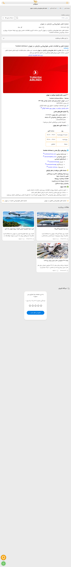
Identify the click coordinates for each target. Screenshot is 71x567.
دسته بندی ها (9, 18)
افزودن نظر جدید (36, 313)
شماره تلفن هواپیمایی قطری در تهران (55, 201)
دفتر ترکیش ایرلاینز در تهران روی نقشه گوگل (55, 108)
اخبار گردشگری (53, 8)
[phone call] (4, 3)
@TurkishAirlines (54, 162)
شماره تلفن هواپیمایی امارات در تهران (16, 201)
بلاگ (60, 8)
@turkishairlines (51, 164)
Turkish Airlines (52, 167)
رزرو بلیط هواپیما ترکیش (35, 55)
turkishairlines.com (50, 154)
